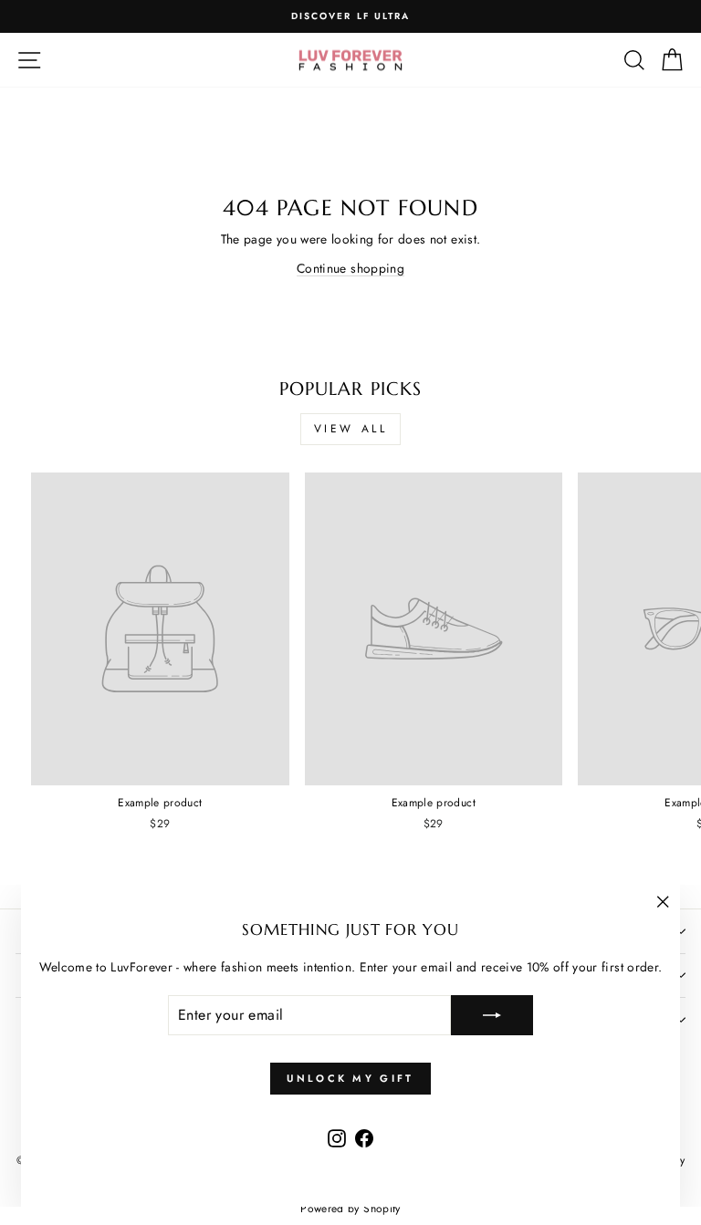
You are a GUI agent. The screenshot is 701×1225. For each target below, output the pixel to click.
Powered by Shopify (350, 1208)
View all (351, 428)
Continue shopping (350, 268)
